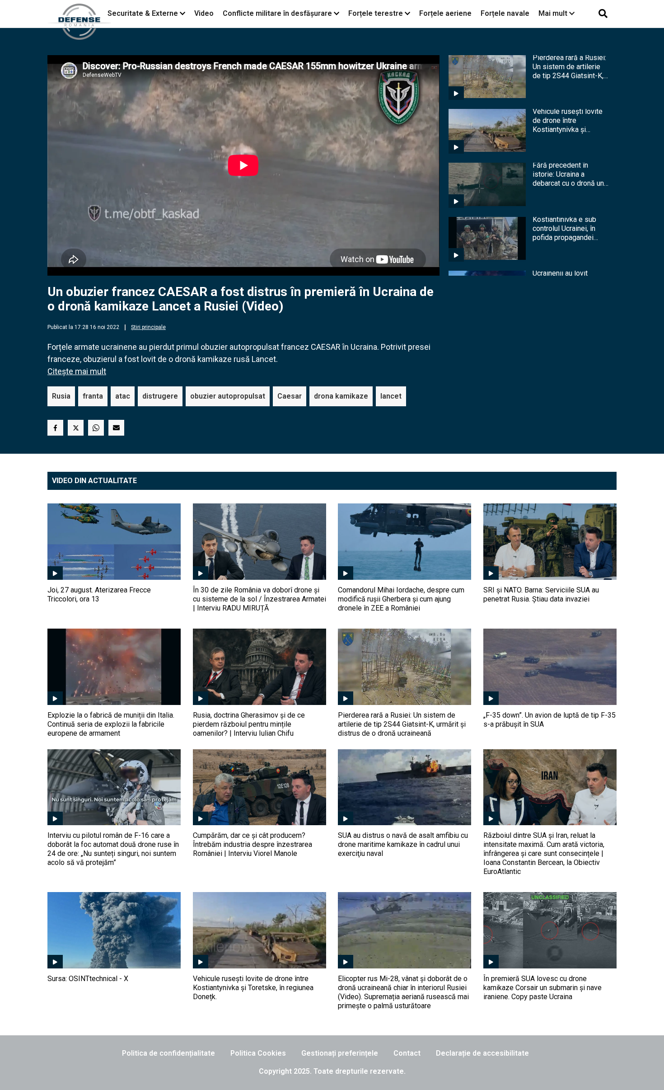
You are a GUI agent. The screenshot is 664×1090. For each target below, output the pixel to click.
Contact (407, 1053)
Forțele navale (505, 13)
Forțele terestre (375, 13)
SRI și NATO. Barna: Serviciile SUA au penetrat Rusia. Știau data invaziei (541, 594)
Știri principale (148, 327)
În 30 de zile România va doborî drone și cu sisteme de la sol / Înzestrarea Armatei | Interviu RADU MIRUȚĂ (259, 599)
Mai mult (553, 13)
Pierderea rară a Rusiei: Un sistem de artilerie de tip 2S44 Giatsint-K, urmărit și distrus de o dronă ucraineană (569, 66)
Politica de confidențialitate (168, 1053)
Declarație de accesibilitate (482, 1053)
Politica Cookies (258, 1053)
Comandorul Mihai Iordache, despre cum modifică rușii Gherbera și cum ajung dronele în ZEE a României (401, 599)
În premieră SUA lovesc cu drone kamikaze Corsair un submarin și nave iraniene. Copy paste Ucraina (542, 987)
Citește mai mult (76, 371)
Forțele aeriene (445, 13)
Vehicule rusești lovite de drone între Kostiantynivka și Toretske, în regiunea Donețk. (568, 120)
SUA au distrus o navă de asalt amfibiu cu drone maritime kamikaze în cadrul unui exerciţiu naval (403, 844)
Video (204, 13)
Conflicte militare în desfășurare (277, 13)
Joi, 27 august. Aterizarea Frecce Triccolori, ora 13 (99, 594)
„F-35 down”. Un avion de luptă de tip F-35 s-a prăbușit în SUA (549, 719)
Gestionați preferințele (339, 1053)
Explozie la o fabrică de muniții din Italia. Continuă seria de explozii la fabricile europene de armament (110, 724)
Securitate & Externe (143, 13)
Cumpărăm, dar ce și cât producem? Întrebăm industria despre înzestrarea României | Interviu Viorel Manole (252, 844)
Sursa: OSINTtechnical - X (87, 978)
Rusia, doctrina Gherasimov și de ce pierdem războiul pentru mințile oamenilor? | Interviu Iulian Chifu (249, 724)
